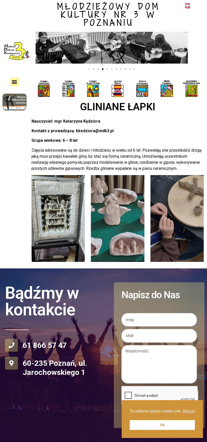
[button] (40, 48)
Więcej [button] (189, 411)
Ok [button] (162, 425)
